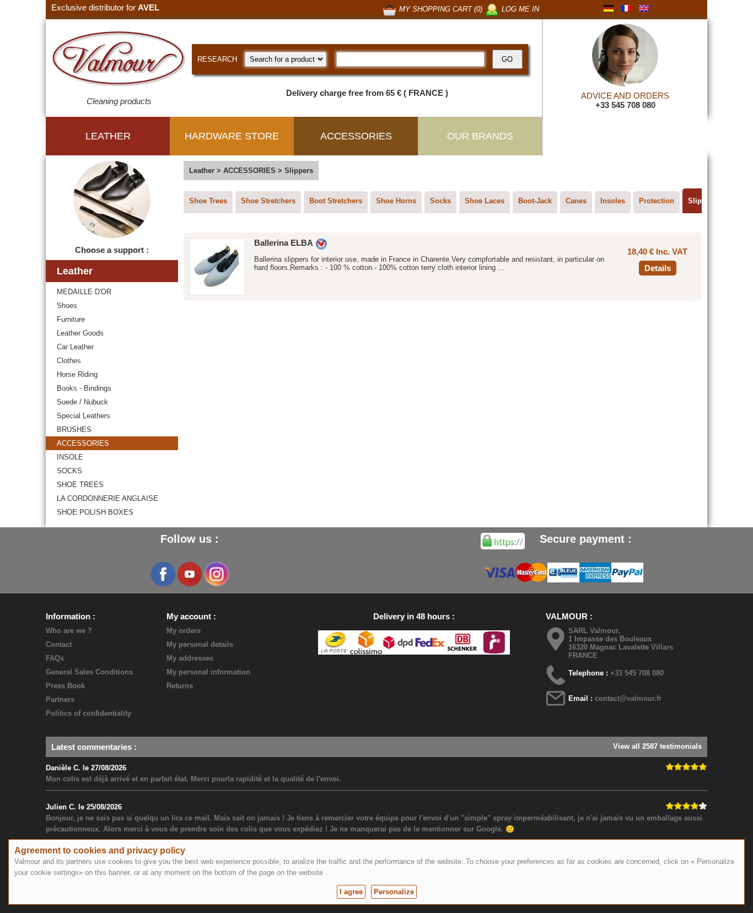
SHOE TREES (80, 484)
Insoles (612, 201)
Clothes (69, 360)
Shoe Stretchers (268, 201)
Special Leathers (83, 416)
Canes (576, 201)
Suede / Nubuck (82, 402)
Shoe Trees (208, 201)
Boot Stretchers (335, 201)
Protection (656, 201)
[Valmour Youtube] (189, 574)
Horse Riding (77, 374)
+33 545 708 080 (625, 105)
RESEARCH (217, 59)
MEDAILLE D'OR (84, 292)
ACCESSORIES (83, 443)
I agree (351, 892)
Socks (440, 201)
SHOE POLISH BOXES (95, 512)
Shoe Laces (484, 201)
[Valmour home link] (119, 60)
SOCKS (69, 471)
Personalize (394, 892)
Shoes (67, 305)
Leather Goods (80, 333)
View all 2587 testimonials (657, 746)
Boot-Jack (535, 201)
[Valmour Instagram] (216, 574)
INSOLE (70, 457)
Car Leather (75, 347)
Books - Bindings (84, 388)
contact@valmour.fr (628, 698)
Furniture (71, 319)
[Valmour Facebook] (163, 574)
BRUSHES (74, 429)
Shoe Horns (396, 201)
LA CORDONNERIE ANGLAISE (107, 498)
